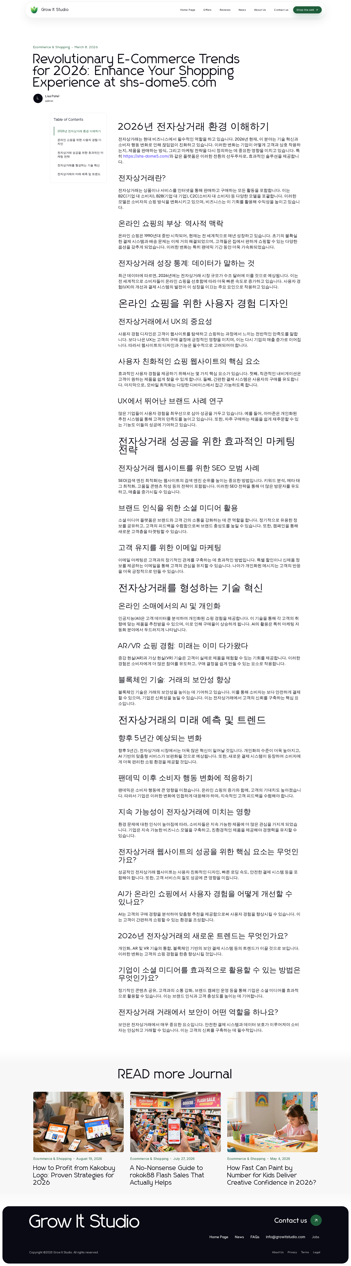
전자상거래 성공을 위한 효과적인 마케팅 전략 (80, 154)
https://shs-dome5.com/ (146, 156)
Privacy (292, 1252)
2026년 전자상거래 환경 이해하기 (79, 131)
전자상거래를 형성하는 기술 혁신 (78, 165)
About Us (278, 1252)
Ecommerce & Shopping (51, 47)
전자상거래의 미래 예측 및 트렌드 (79, 174)
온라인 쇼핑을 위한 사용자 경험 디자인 (79, 141)
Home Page (218, 1236)
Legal (316, 1252)
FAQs (254, 1236)
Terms (305, 1252)
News (239, 1236)
